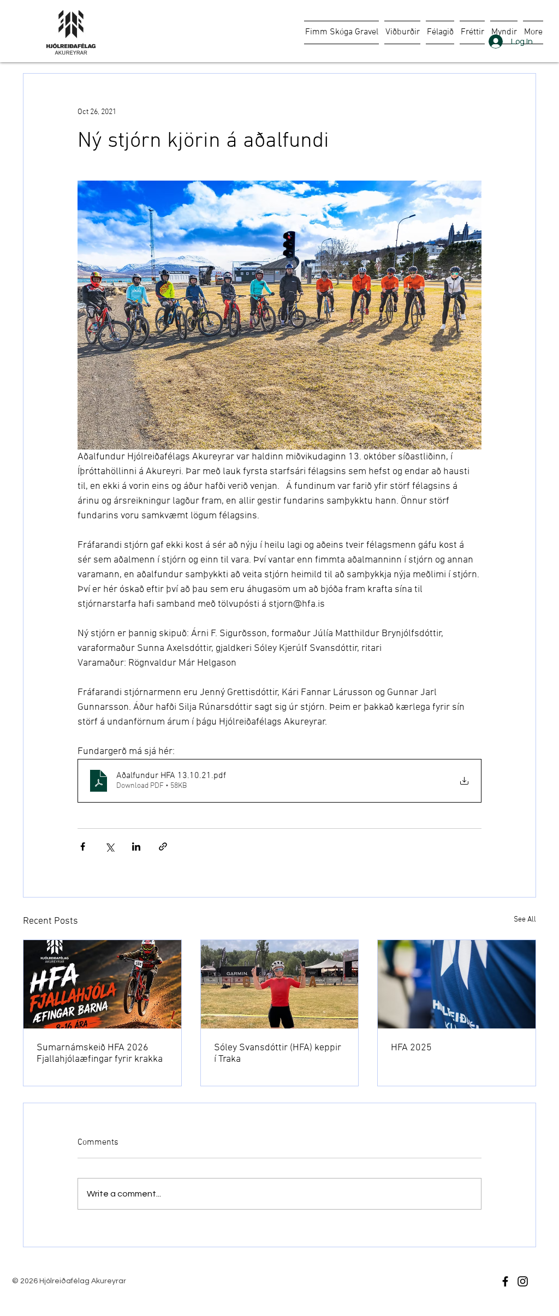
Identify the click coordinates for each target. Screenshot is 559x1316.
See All (525, 919)
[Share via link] (163, 846)
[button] (402, 32)
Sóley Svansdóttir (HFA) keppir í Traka (277, 1053)
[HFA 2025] (457, 984)
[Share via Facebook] (83, 846)
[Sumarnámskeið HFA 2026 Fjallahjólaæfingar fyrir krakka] (102, 984)
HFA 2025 (411, 1048)
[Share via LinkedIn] (136, 846)
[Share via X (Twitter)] (109, 846)
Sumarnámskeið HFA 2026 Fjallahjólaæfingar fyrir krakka (100, 1053)
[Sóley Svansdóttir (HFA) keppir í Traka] (280, 984)
